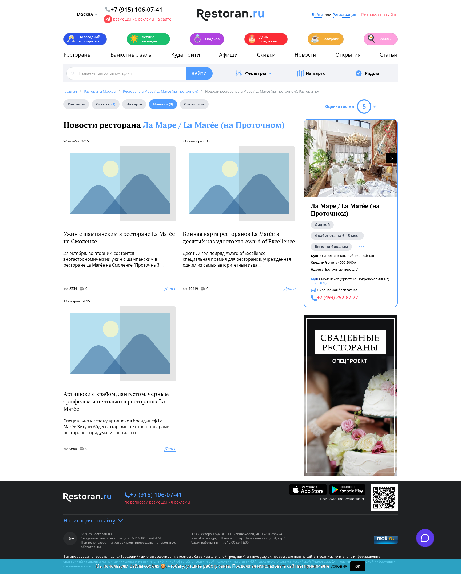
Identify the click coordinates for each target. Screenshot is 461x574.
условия (339, 566)
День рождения (262, 38)
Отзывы (105, 104)
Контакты (76, 104)
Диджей (322, 224)
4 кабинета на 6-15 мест (337, 235)
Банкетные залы (131, 54)
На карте (315, 73)
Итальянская (334, 255)
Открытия (348, 54)
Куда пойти (185, 54)
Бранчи (379, 38)
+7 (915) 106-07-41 (156, 494)
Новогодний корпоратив (83, 38)
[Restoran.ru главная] (230, 15)
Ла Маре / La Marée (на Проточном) (214, 125)
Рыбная (353, 255)
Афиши (228, 54)
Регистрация (344, 15)
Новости (305, 54)
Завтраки (325, 38)
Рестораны (77, 54)
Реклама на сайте (379, 15)
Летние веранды (143, 38)
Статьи (389, 54)
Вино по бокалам (331, 246)
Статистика (194, 104)
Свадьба (206, 38)
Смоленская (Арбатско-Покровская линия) (354, 278)
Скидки (266, 54)
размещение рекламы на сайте (142, 19)
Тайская (367, 255)
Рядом (372, 73)
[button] (391, 158)
